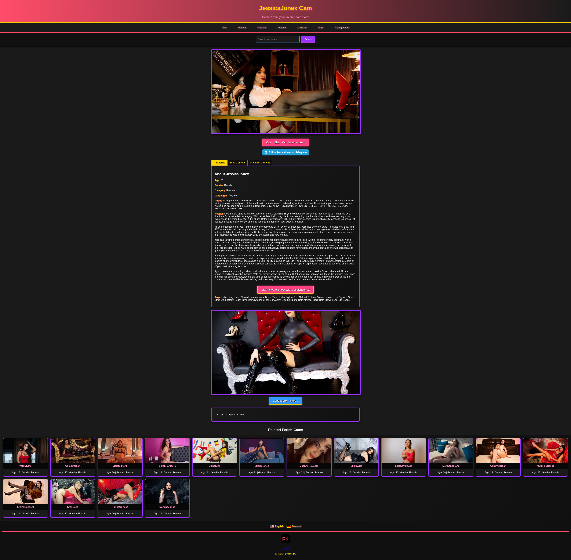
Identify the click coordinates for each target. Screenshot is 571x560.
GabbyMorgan (498, 466)
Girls (224, 27)
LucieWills (356, 466)
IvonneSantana (450, 466)
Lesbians (302, 27)
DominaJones (167, 507)
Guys (321, 27)
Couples (281, 27)
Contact (285, 549)
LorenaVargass (403, 466)
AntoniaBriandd (545, 466)
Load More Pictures (285, 400)
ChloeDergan (72, 466)
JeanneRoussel (309, 466)
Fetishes (261, 27)
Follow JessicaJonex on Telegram (288, 152)
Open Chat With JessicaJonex (285, 142)
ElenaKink (214, 466)
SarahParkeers (167, 466)
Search (308, 39)
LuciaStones (262, 466)
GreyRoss (72, 507)
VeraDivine (25, 466)
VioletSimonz (120, 466)
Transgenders (342, 27)
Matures (242, 27)
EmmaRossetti (25, 507)
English (279, 526)
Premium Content (260, 162)
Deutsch (296, 526)
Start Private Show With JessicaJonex (285, 289)
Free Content (237, 162)
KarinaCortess (120, 507)
